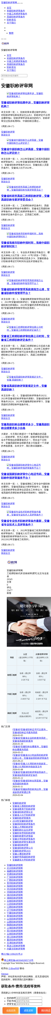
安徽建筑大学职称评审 (23, 860)
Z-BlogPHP (13, 968)
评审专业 (11, 1004)
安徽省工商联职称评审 (23, 806)
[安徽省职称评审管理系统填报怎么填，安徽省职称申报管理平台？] (25, 283)
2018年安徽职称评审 (22, 821)
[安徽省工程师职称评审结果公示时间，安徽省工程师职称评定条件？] (25, 330)
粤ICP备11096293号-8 (11, 954)
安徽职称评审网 (9, 2)
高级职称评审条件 (16, 17)
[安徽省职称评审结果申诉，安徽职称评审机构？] (25, 96)
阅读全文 (5, 135)
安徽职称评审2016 (21, 851)
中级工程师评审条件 (17, 14)
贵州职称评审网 (15, 883)
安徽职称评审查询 (21, 818)
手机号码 (11, 1001)
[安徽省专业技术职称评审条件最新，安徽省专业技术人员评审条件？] (25, 515)
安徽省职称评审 (20, 845)
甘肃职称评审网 (15, 874)
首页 (9, 8)
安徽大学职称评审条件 (23, 839)
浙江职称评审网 (15, 937)
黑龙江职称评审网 (16, 946)
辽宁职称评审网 (15, 910)
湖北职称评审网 (15, 895)
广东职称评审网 (15, 877)
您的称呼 (11, 998)
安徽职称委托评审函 (22, 836)
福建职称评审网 (15, 871)
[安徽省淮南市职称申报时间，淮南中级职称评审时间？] (25, 236)
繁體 (11, 33)
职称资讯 (11, 19)
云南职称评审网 (15, 934)
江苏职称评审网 (15, 904)
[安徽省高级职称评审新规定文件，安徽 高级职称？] (25, 380)
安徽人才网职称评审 (22, 827)
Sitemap (4, 974)
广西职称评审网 (15, 880)
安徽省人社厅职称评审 (23, 815)
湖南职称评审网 (15, 898)
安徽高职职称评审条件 (23, 824)
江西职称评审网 (15, 907)
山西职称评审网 (15, 922)
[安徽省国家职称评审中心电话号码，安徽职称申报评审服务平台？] (25, 468)
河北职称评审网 (15, 889)
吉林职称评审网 (15, 901)
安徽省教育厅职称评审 (23, 809)
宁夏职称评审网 (15, 913)
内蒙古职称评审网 (16, 949)
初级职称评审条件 (16, 11)
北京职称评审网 (15, 868)
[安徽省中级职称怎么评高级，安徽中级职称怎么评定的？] (25, 143)
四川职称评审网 (15, 931)
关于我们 (11, 22)
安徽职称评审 (8, 132)
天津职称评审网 (15, 943)
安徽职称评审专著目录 (23, 842)
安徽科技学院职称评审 (23, 833)
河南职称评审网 (15, 892)
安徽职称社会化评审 (22, 830)
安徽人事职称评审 (21, 854)
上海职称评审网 (15, 928)
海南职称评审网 (15, 886)
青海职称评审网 (15, 916)
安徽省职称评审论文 (22, 812)
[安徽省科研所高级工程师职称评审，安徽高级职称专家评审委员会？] (25, 190)
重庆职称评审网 (15, 940)
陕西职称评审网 (15, 925)
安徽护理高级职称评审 (23, 857)
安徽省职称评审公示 (22, 848)
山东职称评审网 (15, 919)
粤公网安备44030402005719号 (18, 960)
